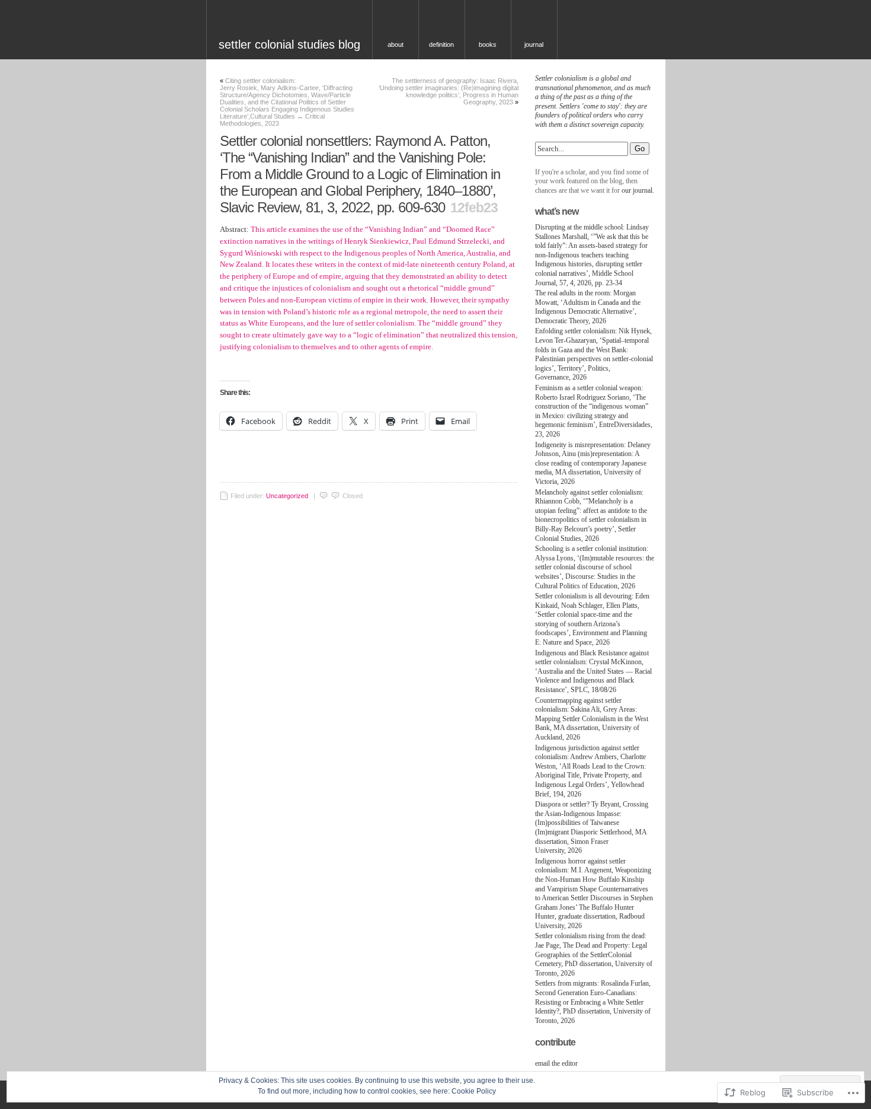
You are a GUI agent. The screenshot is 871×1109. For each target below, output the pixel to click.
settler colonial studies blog (289, 44)
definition (441, 44)
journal (533, 44)
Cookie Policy (473, 1091)
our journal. (638, 190)
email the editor (556, 1063)
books (488, 44)
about (396, 44)
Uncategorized (287, 495)
